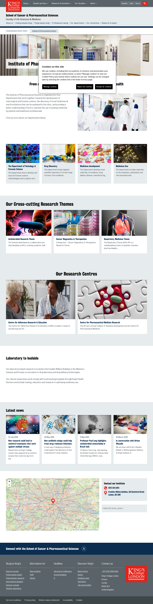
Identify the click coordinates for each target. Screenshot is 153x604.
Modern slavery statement (49, 600)
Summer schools (12, 585)
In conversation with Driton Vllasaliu (128, 442)
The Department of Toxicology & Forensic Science (22, 168)
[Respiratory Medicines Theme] (124, 223)
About (92, 3)
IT (54, 578)
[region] (77, 77)
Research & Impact (109, 23)
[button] (53, 501)
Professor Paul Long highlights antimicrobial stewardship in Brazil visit (93, 443)
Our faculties (80, 3)
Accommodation (60, 575)
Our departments (77, 23)
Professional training (60, 23)
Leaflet (76, 530)
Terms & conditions (13, 600)
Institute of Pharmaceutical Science (44, 31)
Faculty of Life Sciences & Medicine (23, 19)
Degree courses (12, 571)
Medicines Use (122, 166)
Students (124, 3)
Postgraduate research (15, 578)
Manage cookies (50, 87)
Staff (131, 3)
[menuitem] (26, 3)
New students (35, 571)
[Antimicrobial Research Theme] (28, 223)
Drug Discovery (50, 166)
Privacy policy (30, 600)
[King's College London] (136, 572)
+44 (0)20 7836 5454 (110, 571)
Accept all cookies (103, 87)
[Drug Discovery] (58, 153)
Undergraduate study (23, 23)
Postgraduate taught (14, 575)
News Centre (83, 571)
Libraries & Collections (63, 571)
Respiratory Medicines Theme (116, 239)
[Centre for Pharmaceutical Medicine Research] (112, 299)
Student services (39, 3)
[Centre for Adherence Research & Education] (40, 299)
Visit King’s (82, 582)
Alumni (137, 3)
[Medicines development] (94, 153)
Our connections (92, 23)
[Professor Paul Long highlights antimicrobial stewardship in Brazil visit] (94, 424)
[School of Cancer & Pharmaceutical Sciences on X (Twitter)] (84, 548)
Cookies (79, 600)
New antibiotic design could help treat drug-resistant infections (58, 442)
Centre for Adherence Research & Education (27, 322)
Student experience (13, 589)
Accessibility (68, 600)
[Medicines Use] (130, 153)
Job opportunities (84, 585)
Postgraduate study (42, 23)
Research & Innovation (60, 3)
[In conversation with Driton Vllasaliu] (130, 424)
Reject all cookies (84, 87)
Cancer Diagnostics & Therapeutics (71, 239)
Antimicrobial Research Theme (21, 239)
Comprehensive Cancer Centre (16, 31)
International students (14, 582)
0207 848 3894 (113, 487)
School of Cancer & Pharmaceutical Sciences (32, 15)
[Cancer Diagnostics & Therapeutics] (76, 223)
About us (9, 23)
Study (25, 3)
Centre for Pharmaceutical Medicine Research (100, 322)
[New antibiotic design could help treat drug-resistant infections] (58, 424)
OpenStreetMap (93, 530)
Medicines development (90, 166)
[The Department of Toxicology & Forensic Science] (22, 153)
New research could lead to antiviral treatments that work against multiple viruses (22, 443)
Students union (83, 578)
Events (80, 575)
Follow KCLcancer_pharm (113, 508)
